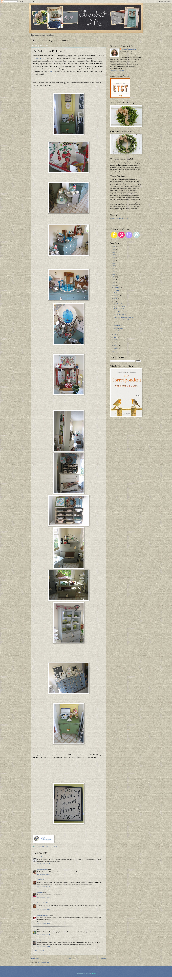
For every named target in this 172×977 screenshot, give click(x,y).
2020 (113, 260)
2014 (113, 277)
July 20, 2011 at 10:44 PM (43, 874)
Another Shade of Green (120, 331)
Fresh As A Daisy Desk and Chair (122, 320)
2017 (113, 268)
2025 (113, 246)
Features (64, 40)
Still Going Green (118, 323)
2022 (113, 255)
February (116, 345)
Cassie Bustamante (42, 857)
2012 (113, 282)
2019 (113, 263)
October (116, 293)
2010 (113, 352)
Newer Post (35, 958)
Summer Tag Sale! (118, 328)
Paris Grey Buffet (118, 325)
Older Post (102, 958)
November (117, 290)
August (116, 298)
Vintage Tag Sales (49, 40)
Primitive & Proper (39, 58)
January (116, 348)
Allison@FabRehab (42, 869)
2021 (113, 257)
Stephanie (40, 892)
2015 (113, 274)
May (115, 337)
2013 (113, 279)
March (116, 343)
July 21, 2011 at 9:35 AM (43, 923)
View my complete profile (117, 70)
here (51, 71)
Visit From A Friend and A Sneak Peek (123, 317)
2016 (113, 271)
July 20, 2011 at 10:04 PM (43, 863)
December (117, 287)
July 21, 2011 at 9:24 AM (43, 909)
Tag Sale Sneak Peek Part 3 (121, 312)
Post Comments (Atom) (44, 962)
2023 (113, 252)
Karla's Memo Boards (119, 306)
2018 (113, 266)
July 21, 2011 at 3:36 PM (43, 934)
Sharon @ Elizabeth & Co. (45, 847)
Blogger (94, 973)
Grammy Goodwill (42, 903)
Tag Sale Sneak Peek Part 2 (121, 314)
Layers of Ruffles (118, 303)
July (115, 301)
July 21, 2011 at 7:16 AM (43, 897)
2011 (113, 285)
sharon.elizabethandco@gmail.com (119, 218)
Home (35, 40)
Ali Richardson (41, 880)
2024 (113, 249)
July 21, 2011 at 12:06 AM (43, 886)
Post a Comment (39, 950)
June (115, 334)
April (115, 340)
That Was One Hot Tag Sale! (121, 309)
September (117, 296)
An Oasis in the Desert (43, 915)
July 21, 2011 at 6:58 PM (43, 946)
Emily (39, 940)
